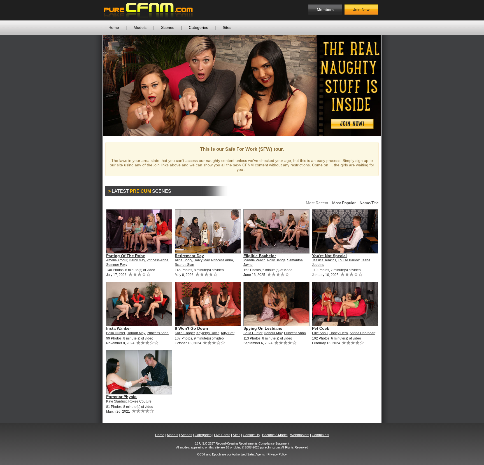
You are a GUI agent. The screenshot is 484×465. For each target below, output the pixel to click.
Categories (198, 27)
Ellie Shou (320, 333)
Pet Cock (320, 328)
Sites (227, 27)
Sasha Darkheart (362, 333)
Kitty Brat (227, 333)
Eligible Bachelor (259, 256)
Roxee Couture (140, 401)
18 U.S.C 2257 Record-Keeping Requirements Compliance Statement (242, 443)
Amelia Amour (116, 260)
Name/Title (369, 203)
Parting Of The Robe (125, 256)
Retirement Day (189, 256)
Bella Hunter (115, 333)
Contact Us (251, 435)
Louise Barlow (348, 260)
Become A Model (275, 435)
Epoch (216, 454)
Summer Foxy (116, 265)
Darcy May (137, 260)
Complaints (320, 435)
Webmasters (299, 435)
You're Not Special (329, 256)
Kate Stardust (116, 401)
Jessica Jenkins (324, 260)
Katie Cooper (185, 333)
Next (389, 85)
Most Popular (344, 203)
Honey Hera (338, 333)
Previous (94, 85)
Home (113, 27)
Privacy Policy (277, 454)
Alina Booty (183, 260)
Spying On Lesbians (262, 328)
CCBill (201, 454)
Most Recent (317, 203)
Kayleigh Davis (207, 333)
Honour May (136, 333)
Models (140, 27)
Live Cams (222, 435)
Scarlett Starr (184, 265)
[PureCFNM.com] (148, 10)
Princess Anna (157, 260)
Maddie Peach (254, 260)
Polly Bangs (276, 260)
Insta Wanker (118, 328)
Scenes (167, 27)
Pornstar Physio (121, 396)
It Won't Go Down (191, 328)
